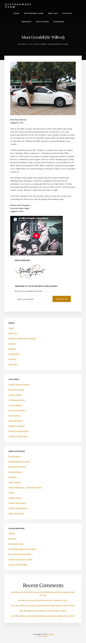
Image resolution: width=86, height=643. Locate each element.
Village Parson (15, 498)
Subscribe (13, 364)
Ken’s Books (13, 354)
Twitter (11, 533)
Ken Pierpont (17, 592)
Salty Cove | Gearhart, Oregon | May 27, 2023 (46, 610)
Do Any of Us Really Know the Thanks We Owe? (46, 600)
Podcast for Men (15, 544)
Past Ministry (14, 456)
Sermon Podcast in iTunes (20, 559)
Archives (12, 359)
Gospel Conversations (18, 431)
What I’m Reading (16, 513)
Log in (50, 634)
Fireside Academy (16, 426)
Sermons (12, 343)
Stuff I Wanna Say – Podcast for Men (24, 487)
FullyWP (45, 636)
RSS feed (12, 538)
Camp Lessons (15, 395)
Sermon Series (15, 472)
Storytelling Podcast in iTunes (22, 549)
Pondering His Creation (19, 461)
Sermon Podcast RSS (17, 564)
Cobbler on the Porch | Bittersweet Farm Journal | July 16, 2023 (46, 605)
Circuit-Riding (15, 405)
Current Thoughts (16, 410)
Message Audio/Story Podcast (22, 338)
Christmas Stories (16, 400)
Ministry (12, 349)
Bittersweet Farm (18, 5)
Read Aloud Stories (17, 466)
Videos (11, 492)
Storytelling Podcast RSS (19, 554)
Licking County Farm (18, 436)
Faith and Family (15, 420)
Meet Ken (12, 333)
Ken (20, 600)
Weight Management (17, 508)
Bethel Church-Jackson (18, 384)
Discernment (14, 415)
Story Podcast (14, 482)
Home (11, 328)
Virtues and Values (17, 503)
